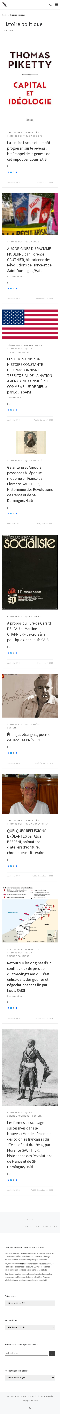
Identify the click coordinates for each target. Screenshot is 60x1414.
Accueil (5, 15)
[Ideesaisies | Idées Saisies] (5, 4)
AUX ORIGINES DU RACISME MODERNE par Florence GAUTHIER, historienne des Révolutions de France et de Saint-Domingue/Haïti (29, 259)
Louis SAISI (15, 182)
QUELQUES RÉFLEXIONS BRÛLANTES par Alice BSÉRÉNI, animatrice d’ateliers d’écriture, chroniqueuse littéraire (26, 841)
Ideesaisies (20, 1396)
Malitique (34, 1401)
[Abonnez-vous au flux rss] (30, 1408)
